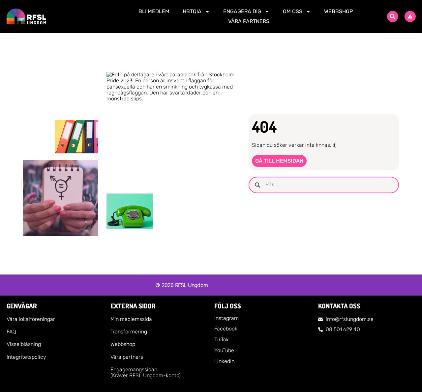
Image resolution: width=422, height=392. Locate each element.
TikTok (221, 339)
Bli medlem (153, 11)
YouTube (224, 350)
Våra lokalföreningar (31, 319)
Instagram (226, 318)
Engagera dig (242, 11)
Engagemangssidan (133, 369)
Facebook (225, 329)
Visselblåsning (24, 344)
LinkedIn (224, 361)
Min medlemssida (131, 319)
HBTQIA (192, 11)
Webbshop (338, 11)
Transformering (128, 331)
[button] (392, 16)
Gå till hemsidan (279, 161)
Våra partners (248, 21)
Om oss (292, 11)
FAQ (11, 331)
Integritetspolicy (26, 357)
